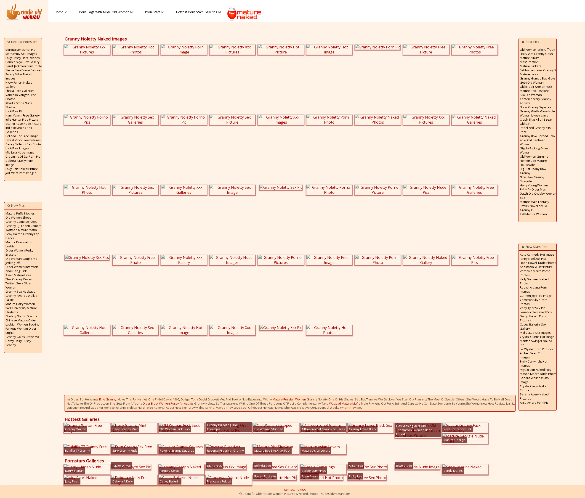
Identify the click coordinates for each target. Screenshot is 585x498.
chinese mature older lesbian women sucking (22, 322)
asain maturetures (18, 275)
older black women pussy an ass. (166, 403)
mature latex (529, 74)
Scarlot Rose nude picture (23, 124)
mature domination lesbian (18, 244)
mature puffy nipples (20, 213)
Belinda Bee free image (21, 136)
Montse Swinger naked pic (536, 343)
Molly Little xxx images (535, 333)
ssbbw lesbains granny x (538, 70)
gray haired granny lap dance (22, 236)
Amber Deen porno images (533, 355)
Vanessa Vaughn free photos (20, 97)
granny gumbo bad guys (538, 78)
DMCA (302, 489)
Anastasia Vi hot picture (536, 267)
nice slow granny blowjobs (532, 179)
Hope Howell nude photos (538, 263)
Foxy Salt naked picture (21, 169)
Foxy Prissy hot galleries (22, 58)
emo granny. (108, 399)
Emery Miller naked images (18, 76)
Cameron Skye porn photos (534, 302)
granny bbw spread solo (537, 136)
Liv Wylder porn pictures (536, 349)
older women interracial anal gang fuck (22, 269)
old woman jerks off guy (537, 50)
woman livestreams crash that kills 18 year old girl (536, 119)
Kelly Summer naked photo (534, 281)
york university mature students (21, 310)
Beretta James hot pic (20, 50)
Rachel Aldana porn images (533, 289)
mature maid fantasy (534, 202)
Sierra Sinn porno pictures (23, 70)
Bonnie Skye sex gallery (22, 62)
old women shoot (18, 217)
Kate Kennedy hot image (537, 254)
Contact (289, 489)
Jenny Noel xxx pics (533, 259)
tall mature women (533, 214)
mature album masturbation (529, 60)
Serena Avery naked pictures (534, 396)
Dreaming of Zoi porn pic (22, 156)
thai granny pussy (18, 279)
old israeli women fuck (536, 87)
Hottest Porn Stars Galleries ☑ (198, 12)
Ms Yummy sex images (21, 54)
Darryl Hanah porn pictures (533, 318)
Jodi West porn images (20, 173)
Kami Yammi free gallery (22, 115)
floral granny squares (535, 107)
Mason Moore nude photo (538, 374)
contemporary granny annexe (535, 101)
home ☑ (60, 12)
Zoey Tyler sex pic (532, 308)
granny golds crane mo (22, 337)
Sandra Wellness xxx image (534, 380)
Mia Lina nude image (19, 152)
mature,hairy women (20, 304)
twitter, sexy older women (18, 285)
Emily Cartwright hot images (533, 363)
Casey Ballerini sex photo (23, 144)
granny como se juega (21, 222)
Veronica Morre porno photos (535, 273)
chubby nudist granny (21, 316)
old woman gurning (534, 156)
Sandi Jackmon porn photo (23, 66)
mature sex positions (534, 91)
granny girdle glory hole (537, 111)
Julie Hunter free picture (22, 119)
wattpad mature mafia (21, 230)
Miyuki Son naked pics (535, 370)
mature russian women (289, 399)
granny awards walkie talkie (21, 298)
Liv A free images (17, 148)
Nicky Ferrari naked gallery (18, 84)
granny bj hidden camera (23, 226)
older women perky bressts (19, 252)
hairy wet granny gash (536, 54)
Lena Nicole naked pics (536, 312)
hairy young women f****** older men (534, 187)
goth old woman (532, 82)
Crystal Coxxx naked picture (534, 388)
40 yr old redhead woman (532, 142)
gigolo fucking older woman (534, 150)
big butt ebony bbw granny (533, 171)
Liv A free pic (14, 111)
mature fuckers (530, 66)
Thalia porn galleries (20, 91)
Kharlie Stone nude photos (18, 105)
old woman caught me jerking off (21, 261)
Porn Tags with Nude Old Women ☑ (106, 12)
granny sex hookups (20, 291)
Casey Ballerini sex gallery (533, 326)
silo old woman (531, 95)
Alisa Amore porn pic (534, 402)
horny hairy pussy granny (18, 343)
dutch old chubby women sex (538, 195)
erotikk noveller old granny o (533, 208)
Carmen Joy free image (536, 296)
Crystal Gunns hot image (537, 337)
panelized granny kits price (535, 130)
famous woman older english (20, 330)
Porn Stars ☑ (154, 12)
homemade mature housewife (533, 163)
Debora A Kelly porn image (19, 163)
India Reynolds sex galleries (18, 130)
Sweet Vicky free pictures (23, 140)
